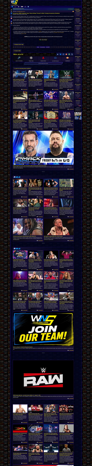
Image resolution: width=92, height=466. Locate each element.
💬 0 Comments (24, 89)
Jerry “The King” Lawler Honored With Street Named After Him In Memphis (65, 189)
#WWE (40, 31)
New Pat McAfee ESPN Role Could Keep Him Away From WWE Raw (19, 302)
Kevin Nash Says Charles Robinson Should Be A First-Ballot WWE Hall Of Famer (51, 434)
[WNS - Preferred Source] (43, 39)
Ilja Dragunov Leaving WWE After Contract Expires (53, 236)
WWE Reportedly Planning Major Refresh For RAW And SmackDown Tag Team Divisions (50, 121)
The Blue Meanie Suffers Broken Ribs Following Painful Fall (20, 454)
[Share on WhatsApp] (69, 54)
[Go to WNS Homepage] (14, 2)
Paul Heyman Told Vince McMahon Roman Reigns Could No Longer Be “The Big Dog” (35, 260)
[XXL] (24, 11)
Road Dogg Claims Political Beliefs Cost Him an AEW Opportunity (35, 302)
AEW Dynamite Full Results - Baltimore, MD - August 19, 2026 (19, 260)
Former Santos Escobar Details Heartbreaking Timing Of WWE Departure (34, 121)
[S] (18, 11)
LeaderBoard (67, 60)
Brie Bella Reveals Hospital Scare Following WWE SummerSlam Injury (50, 208)
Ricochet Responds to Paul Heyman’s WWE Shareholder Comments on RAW (51, 281)
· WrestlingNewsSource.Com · (14, 5)
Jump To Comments (19, 60)
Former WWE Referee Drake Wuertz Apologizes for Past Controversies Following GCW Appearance (66, 454)
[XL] (22, 11)
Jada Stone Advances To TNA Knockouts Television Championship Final (35, 101)
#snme (78, 89)
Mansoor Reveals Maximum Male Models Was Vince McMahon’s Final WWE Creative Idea (50, 414)
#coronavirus (42, 47)
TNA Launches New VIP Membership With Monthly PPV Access (20, 434)
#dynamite (78, 104)
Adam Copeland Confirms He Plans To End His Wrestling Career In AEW (20, 281)
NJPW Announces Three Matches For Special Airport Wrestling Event (35, 434)
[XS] (17, 11)
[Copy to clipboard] (57, 54)
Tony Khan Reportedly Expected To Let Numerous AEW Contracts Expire (35, 80)
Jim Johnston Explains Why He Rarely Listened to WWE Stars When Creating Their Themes (20, 121)
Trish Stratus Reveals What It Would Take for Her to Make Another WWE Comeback (66, 281)
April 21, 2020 (23, 33)
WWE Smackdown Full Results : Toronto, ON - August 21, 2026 (19, 80)
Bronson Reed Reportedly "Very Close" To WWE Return (19, 208)
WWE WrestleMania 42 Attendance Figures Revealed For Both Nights (50, 302)
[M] (19, 11)
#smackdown (78, 15)
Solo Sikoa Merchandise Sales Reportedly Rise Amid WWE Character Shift (34, 208)
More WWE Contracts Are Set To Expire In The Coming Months (65, 208)
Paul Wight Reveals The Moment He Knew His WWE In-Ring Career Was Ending (35, 281)
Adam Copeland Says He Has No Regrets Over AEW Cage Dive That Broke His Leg (65, 101)
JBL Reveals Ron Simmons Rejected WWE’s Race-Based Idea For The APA (51, 189)
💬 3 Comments (24, 109)
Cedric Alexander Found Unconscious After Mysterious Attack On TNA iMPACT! (20, 101)
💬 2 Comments (70, 463)
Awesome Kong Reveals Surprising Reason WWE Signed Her (24, 236)
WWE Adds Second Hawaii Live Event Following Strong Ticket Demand (66, 414)
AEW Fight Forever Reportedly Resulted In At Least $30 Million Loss (66, 121)
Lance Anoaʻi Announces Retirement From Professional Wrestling (66, 434)
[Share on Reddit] (66, 54)
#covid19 (47, 47)
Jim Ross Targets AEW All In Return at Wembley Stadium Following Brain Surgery (66, 260)
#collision (78, 22)
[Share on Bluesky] (60, 54)
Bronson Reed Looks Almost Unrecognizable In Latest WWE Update (34, 454)
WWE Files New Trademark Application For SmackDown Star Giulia (50, 80)
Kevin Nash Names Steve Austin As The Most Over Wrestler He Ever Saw (20, 189)
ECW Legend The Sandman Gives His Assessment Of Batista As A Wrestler (51, 260)
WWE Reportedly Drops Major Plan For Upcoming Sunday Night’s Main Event (35, 189)
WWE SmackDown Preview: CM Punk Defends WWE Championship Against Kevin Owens (29, 165)
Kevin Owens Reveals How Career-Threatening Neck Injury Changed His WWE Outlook (66, 302)
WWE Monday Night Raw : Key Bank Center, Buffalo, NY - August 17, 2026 (26, 395)
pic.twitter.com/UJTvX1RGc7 (59, 32)
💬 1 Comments (70, 89)
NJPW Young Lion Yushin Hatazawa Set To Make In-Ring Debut (19, 414)
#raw (77, 61)
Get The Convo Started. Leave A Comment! (43, 63)
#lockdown (78, 29)
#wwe (38, 47)
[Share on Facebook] (63, 54)
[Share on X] (72, 54)
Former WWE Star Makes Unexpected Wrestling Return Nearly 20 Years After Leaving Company (66, 80)
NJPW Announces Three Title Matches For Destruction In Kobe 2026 (36, 414)
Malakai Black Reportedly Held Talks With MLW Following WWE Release (50, 454)
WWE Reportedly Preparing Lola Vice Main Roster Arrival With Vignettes (51, 101)
